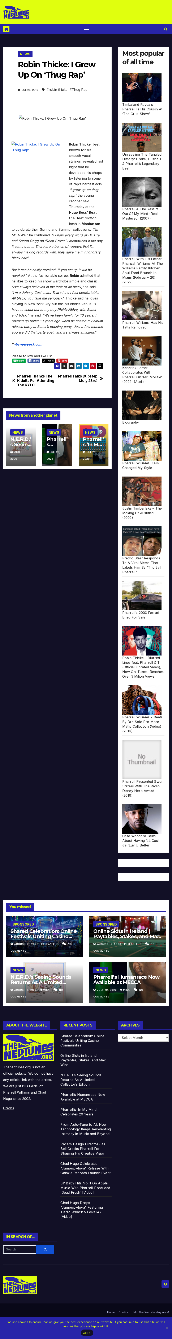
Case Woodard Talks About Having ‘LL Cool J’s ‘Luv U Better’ (140, 840)
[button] (165, 29)
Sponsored (23, 924)
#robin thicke (57, 89)
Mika (47, 989)
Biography (130, 422)
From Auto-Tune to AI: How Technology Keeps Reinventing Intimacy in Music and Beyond (85, 1129)
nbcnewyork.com (27, 344)
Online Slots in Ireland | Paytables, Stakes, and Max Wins (126, 936)
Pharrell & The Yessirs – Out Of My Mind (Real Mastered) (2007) (142, 213)
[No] (167, 1328)
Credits (8, 1108)
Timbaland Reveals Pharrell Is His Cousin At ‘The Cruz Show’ (142, 109)
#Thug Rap (78, 89)
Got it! (87, 1332)
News (25, 54)
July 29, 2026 (107, 989)
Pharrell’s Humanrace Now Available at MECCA (126, 979)
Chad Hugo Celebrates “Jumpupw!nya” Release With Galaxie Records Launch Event (85, 1168)
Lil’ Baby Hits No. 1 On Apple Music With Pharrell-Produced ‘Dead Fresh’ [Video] (85, 1188)
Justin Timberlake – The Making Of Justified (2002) (142, 513)
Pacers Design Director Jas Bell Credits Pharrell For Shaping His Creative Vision (82, 1148)
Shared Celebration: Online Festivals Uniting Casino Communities (43, 936)
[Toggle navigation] (87, 29)
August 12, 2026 (109, 944)
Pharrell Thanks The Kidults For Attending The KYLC (35, 380)
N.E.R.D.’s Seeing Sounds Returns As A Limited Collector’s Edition (40, 982)
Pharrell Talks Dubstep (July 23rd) (78, 378)
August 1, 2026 (26, 989)
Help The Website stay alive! (150, 1312)
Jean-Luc (52, 944)
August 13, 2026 (26, 944)
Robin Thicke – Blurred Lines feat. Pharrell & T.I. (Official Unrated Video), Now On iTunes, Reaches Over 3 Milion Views (143, 667)
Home (111, 1312)
